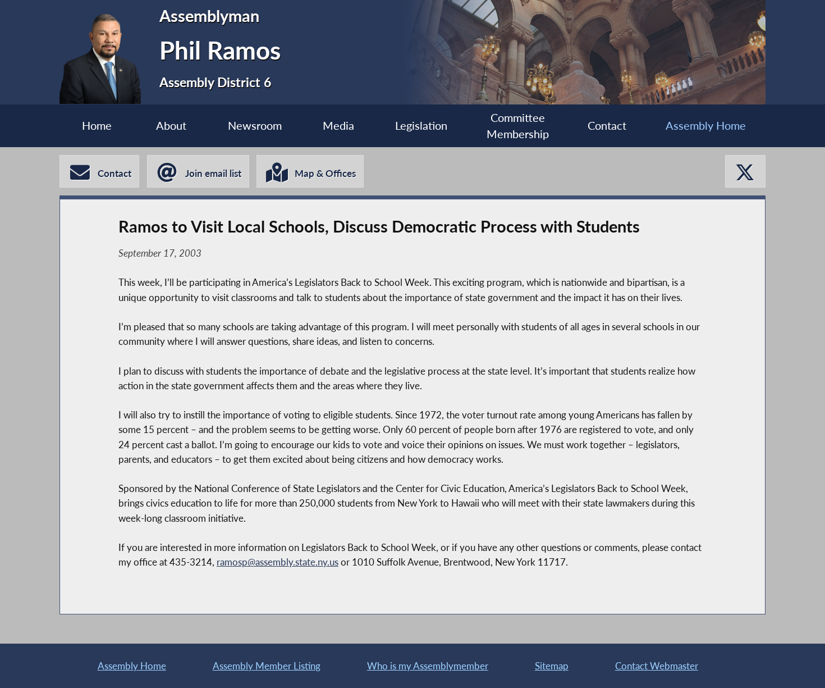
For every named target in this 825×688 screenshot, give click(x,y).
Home (97, 125)
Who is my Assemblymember (427, 666)
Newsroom (255, 125)
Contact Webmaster (656, 666)
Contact (607, 125)
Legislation (421, 125)
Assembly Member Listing (266, 666)
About (171, 125)
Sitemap (552, 666)
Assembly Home (706, 125)
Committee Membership (518, 126)
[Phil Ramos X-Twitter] (745, 171)
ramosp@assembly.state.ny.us (277, 562)
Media (338, 125)
